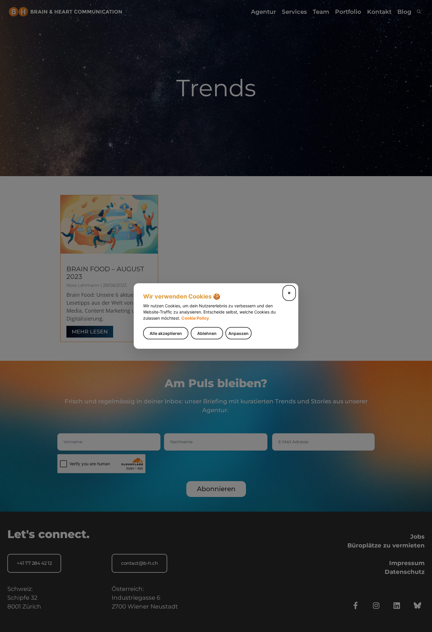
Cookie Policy (195, 318)
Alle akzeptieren (166, 333)
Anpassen (238, 333)
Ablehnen (207, 333)
